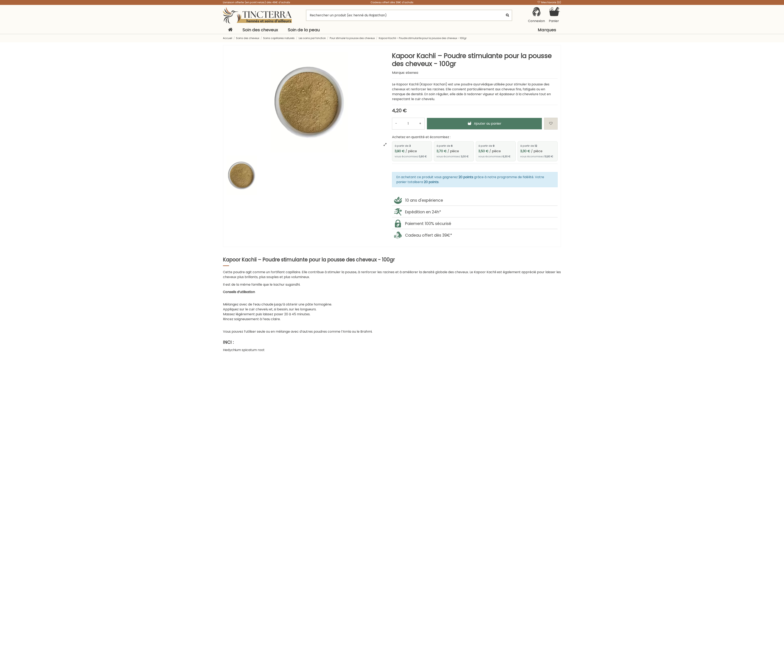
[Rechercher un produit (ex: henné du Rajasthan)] (507, 15)
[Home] (230, 30)
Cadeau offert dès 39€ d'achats (392, 2)
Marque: (398, 72)
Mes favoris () (551, 2)
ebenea (412, 72)
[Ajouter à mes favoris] (551, 124)
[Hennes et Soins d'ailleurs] (257, 15)
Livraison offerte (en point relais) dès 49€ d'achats (256, 2)
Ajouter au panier (487, 123)
